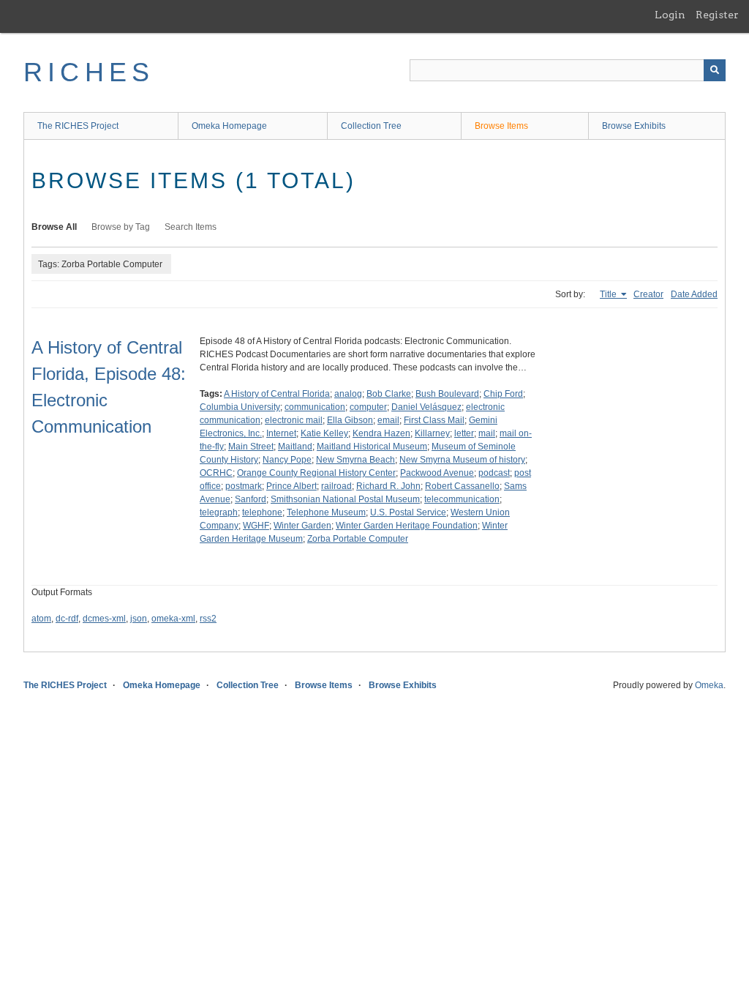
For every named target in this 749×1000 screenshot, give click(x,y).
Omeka (709, 685)
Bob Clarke (388, 394)
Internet (281, 433)
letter (464, 433)
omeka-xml (173, 618)
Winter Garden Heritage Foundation (407, 525)
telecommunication (462, 499)
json (138, 618)
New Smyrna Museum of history (462, 460)
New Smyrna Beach (355, 460)
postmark (243, 486)
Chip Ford (503, 394)
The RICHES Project (77, 126)
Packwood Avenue (437, 473)
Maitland (295, 446)
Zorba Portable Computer (357, 539)
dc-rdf (67, 618)
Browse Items (501, 126)
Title (609, 294)
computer (368, 407)
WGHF (256, 525)
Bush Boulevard (447, 394)
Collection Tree (371, 126)
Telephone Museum (326, 512)
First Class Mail (434, 420)
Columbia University (240, 407)
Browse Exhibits (634, 126)
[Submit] (715, 70)
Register (717, 14)
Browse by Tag (120, 227)
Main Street (251, 446)
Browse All (54, 227)
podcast (494, 473)
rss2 (208, 618)
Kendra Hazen (381, 433)
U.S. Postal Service (408, 512)
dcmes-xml (104, 618)
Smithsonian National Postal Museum (345, 499)
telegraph (219, 512)
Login (670, 14)
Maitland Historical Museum (372, 446)
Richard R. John (388, 486)
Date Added (694, 294)
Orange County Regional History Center (316, 473)
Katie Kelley (324, 433)
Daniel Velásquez (426, 407)
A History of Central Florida (277, 394)
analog (348, 394)
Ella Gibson (350, 420)
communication (315, 407)
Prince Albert (291, 486)
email (388, 420)
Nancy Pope (287, 460)
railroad (336, 486)
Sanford (250, 499)
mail (486, 433)
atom (41, 618)
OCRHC (216, 473)
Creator (648, 294)
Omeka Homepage (229, 126)
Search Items (191, 227)
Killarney (432, 433)
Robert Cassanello (462, 486)
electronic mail (294, 420)
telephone (262, 512)
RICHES (88, 72)
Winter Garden (302, 525)
